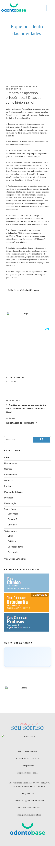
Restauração (10, 503)
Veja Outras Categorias (15, 559)
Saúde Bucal (10, 509)
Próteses (8, 497)
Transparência (27, 765)
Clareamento (10, 463)
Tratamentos (10, 531)
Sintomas (12, 524)
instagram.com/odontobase (29, 815)
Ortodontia (17, 378)
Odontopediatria (15, 547)
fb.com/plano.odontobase (29, 808)
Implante (8, 486)
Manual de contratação (27, 751)
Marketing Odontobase (29, 290)
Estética (12, 541)
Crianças (8, 469)
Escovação (13, 514)
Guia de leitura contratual (27, 758)
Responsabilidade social (27, 773)
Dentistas (9, 480)
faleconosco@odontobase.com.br (29, 800)
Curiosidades (10, 474)
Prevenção (13, 519)
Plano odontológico (13, 492)
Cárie (6, 457)
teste (13, 382)
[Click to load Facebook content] (27, 657)
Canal (10, 536)
